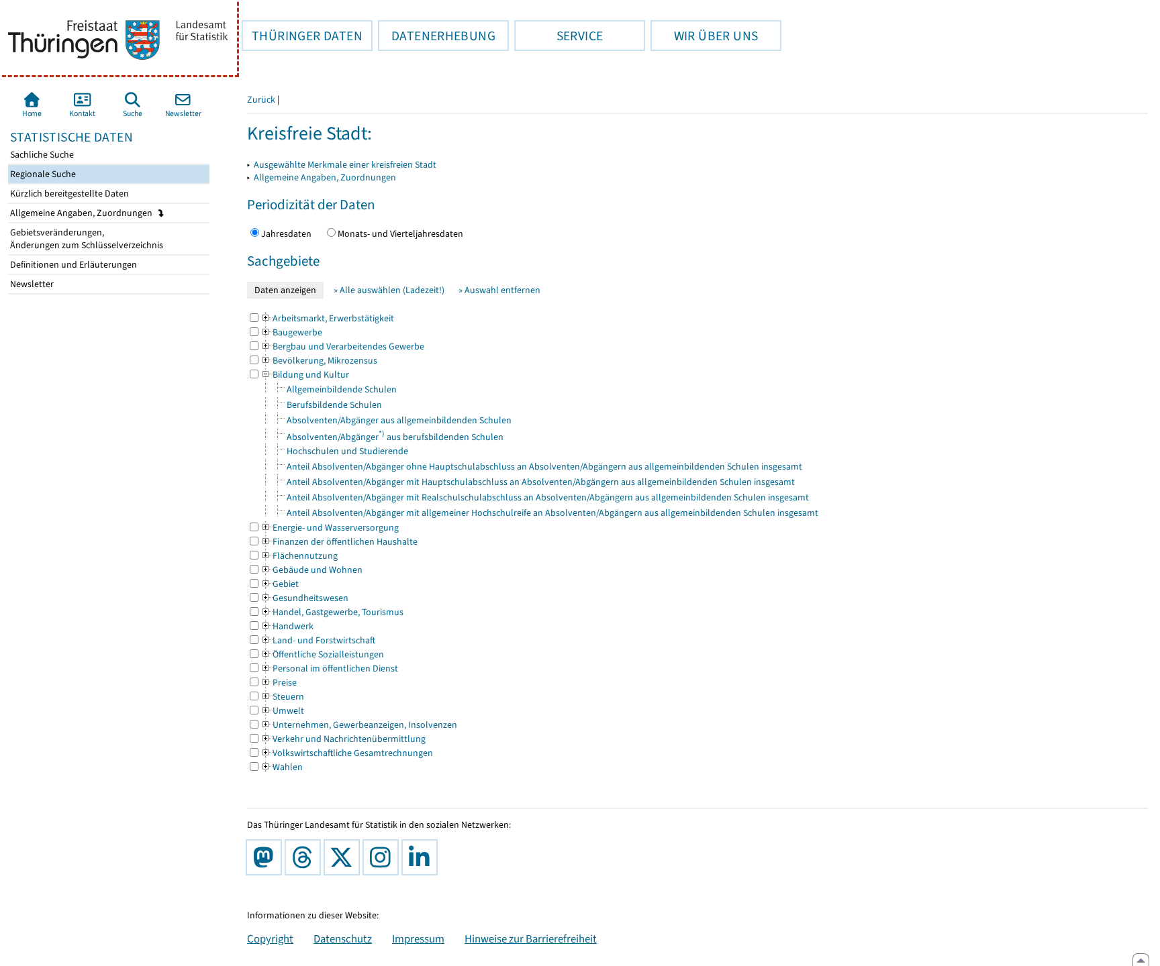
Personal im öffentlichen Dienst (329, 668)
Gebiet (279, 584)
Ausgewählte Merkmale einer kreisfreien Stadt (345, 164)
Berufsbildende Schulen (334, 404)
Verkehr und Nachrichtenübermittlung (343, 739)
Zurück (261, 99)
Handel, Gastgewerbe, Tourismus (331, 612)
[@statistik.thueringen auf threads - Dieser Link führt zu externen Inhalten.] (305, 857)
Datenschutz (342, 938)
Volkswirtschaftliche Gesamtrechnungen (346, 753)
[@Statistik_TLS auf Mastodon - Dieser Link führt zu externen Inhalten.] (266, 857)
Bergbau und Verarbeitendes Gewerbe (342, 346)
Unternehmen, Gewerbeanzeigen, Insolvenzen (358, 724)
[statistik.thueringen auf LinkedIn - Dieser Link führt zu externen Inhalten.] (422, 857)
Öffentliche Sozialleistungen (322, 654)
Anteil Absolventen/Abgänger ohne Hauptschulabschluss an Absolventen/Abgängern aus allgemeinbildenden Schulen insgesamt (544, 466)
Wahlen (281, 767)
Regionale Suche (42, 174)
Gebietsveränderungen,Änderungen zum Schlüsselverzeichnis (85, 239)
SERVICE (558, 35)
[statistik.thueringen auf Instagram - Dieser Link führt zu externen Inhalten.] (383, 857)
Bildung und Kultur (304, 374)
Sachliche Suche (41, 154)
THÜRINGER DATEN (302, 35)
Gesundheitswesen (304, 598)
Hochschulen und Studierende (347, 451)
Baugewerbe (291, 332)
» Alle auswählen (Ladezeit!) (389, 290)
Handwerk (286, 626)
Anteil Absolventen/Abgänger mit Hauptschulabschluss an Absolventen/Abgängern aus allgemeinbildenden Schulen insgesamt (541, 482)
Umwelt (282, 710)
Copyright (270, 938)
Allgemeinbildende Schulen (342, 389)
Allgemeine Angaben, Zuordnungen (82, 213)
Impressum (418, 938)
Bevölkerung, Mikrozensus (318, 360)
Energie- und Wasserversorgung (329, 527)
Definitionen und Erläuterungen (72, 264)
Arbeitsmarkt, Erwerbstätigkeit (327, 318)
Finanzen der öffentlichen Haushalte (339, 541)
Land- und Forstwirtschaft (317, 640)
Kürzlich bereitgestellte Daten (68, 193)
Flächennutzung (299, 555)
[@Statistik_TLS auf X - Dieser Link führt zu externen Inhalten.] (344, 857)
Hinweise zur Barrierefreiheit (531, 938)
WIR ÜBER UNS (704, 35)
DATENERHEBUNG (436, 35)
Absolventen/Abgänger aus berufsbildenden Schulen (395, 437)
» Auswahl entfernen (499, 290)
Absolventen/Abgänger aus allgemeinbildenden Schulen (399, 420)
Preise (278, 682)
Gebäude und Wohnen (311, 570)
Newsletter (31, 284)
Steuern (282, 696)
